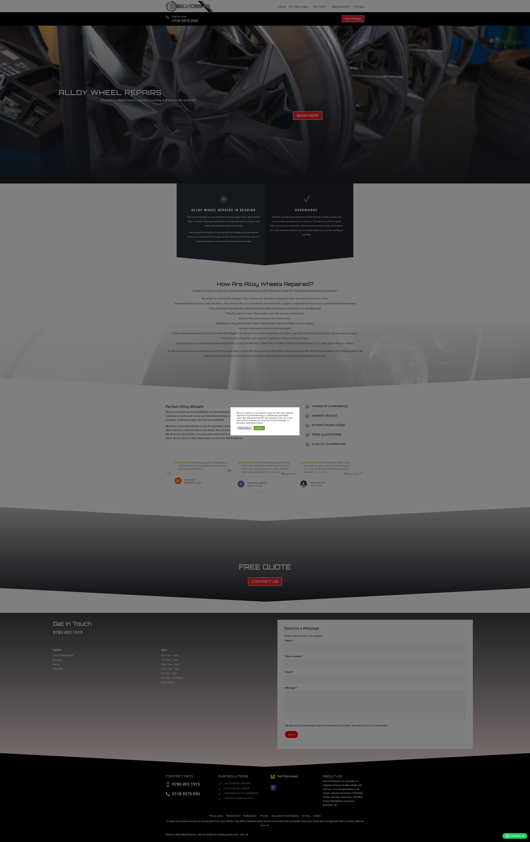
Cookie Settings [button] (244, 428)
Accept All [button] (259, 428)
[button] (514, 836)
